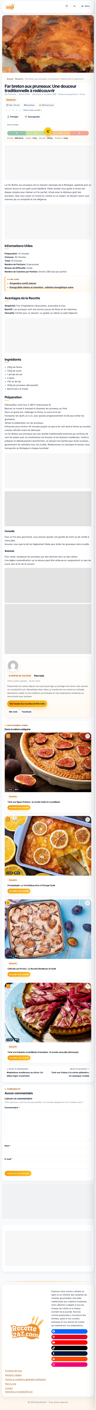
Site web (13, 711)
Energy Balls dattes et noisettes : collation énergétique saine (42, 287)
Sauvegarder (34, 117)
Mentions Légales (13, 1375)
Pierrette (39, 675)
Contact (9, 1388)
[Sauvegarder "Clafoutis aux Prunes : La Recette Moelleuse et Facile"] (87, 903)
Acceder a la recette (19, 807)
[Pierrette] (13, 665)
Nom (8, 1145)
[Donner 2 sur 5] (9, 110)
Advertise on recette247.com (19, 1391)
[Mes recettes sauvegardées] (67, 6)
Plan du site (10, 1384)
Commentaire (12, 1107)
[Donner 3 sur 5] (13, 110)
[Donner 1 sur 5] (6, 110)
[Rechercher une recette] (74, 6)
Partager (14, 117)
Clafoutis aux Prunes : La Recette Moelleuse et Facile (32, 968)
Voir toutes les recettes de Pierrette (27, 703)
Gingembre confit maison (23, 283)
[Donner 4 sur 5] (16, 110)
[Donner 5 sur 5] (20, 110)
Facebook (26, 711)
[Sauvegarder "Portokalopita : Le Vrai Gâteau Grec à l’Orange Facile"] (87, 819)
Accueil (10, 79)
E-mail (8, 1159)
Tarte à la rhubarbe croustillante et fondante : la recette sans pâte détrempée (43, 1052)
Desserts (19, 79)
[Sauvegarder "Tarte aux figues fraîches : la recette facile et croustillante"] (87, 736)
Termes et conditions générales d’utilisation (25, 1379)
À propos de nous (13, 1370)
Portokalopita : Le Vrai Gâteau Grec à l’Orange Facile (31, 885)
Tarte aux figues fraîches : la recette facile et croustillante (34, 802)
